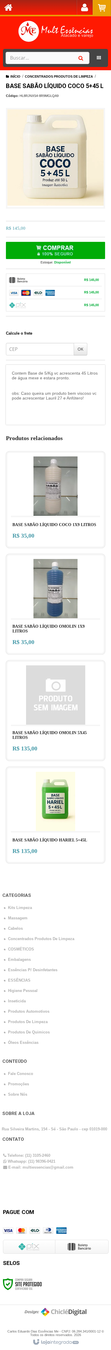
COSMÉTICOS (21, 949)
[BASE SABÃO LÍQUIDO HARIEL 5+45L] (55, 815)
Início (15, 76)
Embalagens (19, 959)
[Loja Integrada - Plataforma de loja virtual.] (55, 1342)
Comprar (55, 250)
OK (80, 349)
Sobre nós (17, 1094)
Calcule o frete (19, 333)
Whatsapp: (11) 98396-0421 (31, 1161)
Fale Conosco (20, 1073)
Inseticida (17, 1001)
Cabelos (15, 928)
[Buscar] (80, 58)
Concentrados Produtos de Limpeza (59, 76)
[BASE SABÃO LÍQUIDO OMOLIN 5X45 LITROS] (55, 710)
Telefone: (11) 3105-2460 (28, 1155)
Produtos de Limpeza (28, 1022)
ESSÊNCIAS (19, 980)
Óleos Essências (23, 1042)
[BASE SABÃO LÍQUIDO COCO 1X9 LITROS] (55, 500)
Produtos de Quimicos (29, 1032)
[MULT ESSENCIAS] (55, 31)
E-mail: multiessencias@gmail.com (40, 1167)
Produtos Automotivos (28, 1011)
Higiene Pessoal (23, 990)
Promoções (18, 1084)
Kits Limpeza (20, 907)
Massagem (18, 918)
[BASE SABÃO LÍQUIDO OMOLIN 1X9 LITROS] (55, 604)
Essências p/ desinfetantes (32, 970)
